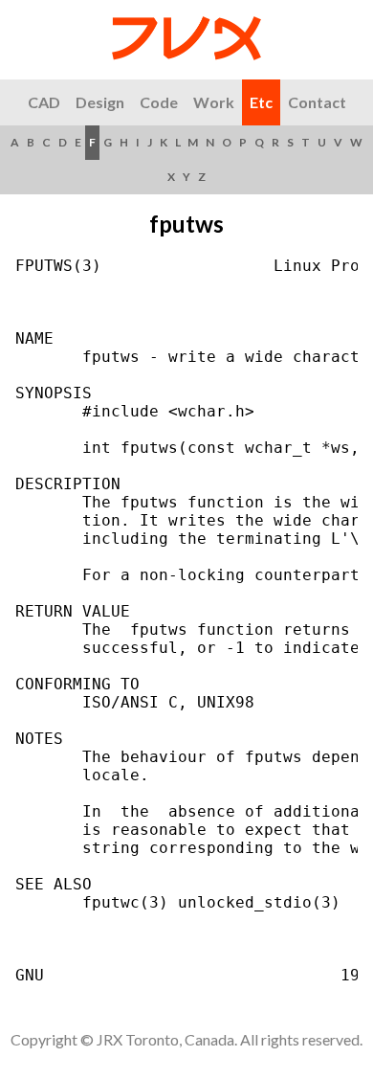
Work (213, 102)
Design (100, 102)
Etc (261, 102)
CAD (44, 102)
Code (159, 102)
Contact (317, 102)
